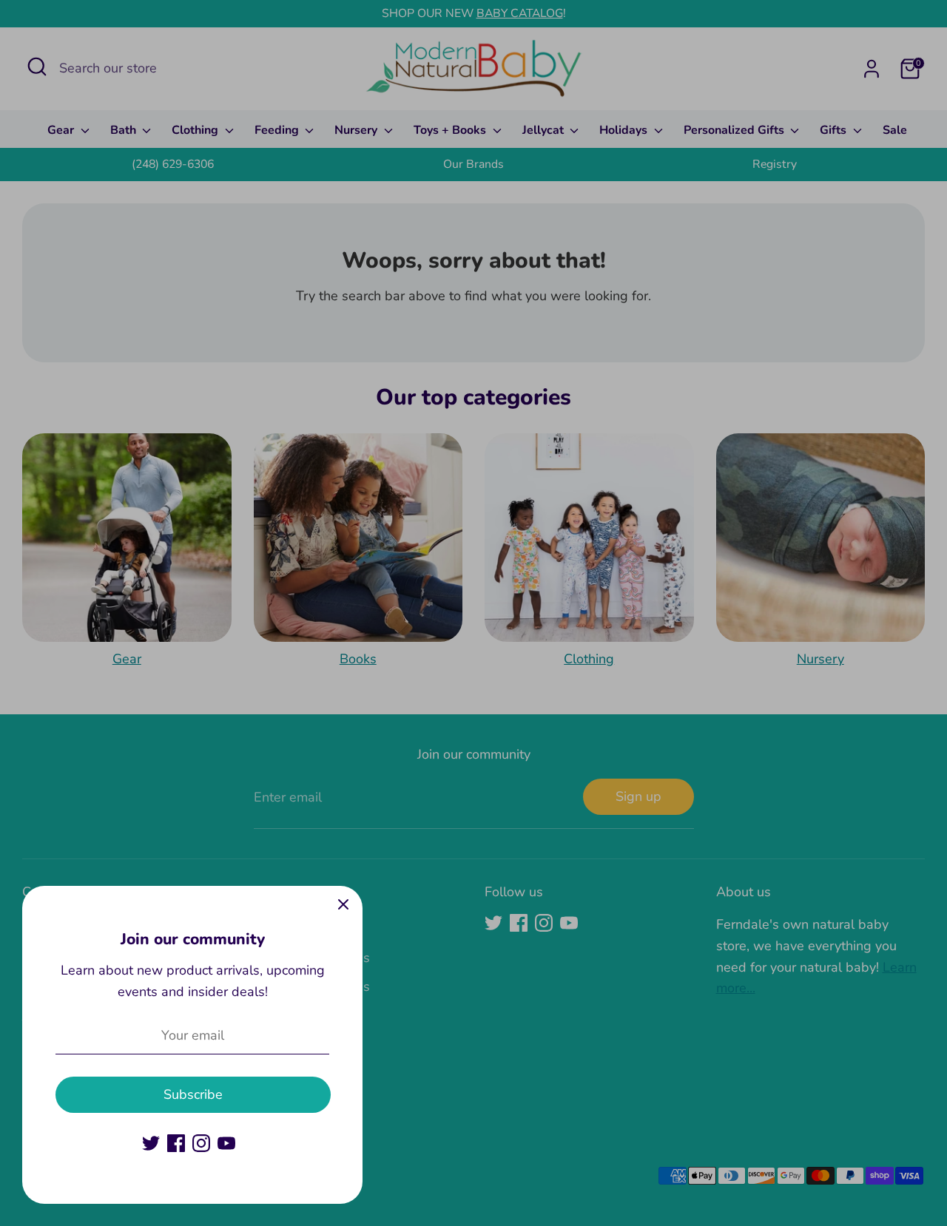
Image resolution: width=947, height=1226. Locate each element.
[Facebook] (176, 1143)
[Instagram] (201, 1143)
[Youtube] (226, 1143)
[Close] (343, 905)
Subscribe (193, 1094)
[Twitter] (151, 1143)
